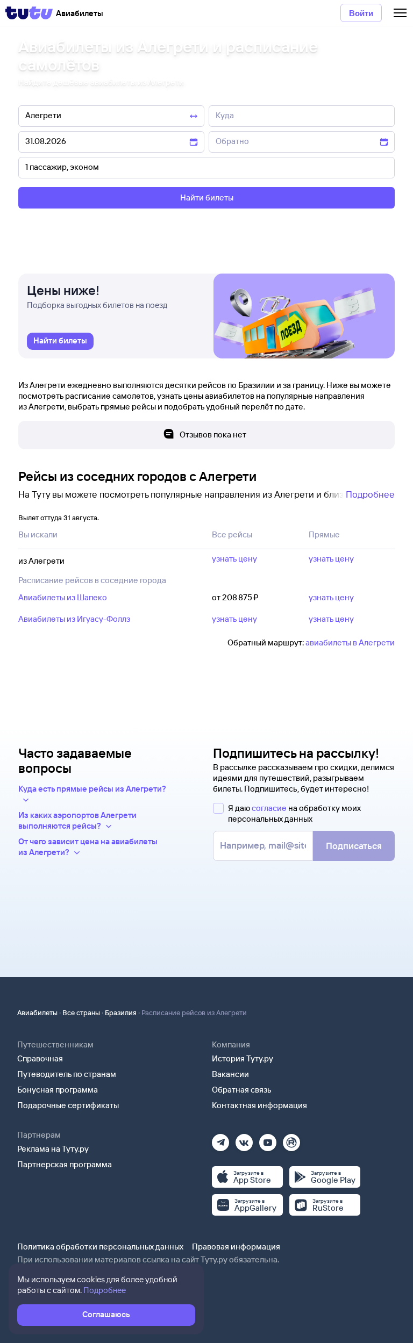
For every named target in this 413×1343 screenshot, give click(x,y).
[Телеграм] (220, 1139)
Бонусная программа (57, 1090)
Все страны (81, 1012)
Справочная (40, 1058)
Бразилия (121, 1012)
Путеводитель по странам (66, 1074)
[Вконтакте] (244, 1139)
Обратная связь (242, 1090)
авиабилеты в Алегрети (350, 642)
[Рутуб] (291, 1139)
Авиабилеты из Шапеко (62, 597)
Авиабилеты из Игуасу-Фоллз (74, 619)
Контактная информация (259, 1105)
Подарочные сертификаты (68, 1105)
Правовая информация (236, 1246)
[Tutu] (29, 13)
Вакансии (230, 1074)
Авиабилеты (37, 1012)
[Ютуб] (267, 1139)
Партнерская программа (64, 1164)
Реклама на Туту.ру (53, 1149)
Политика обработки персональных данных (100, 1246)
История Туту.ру (242, 1058)
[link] (60, 341)
